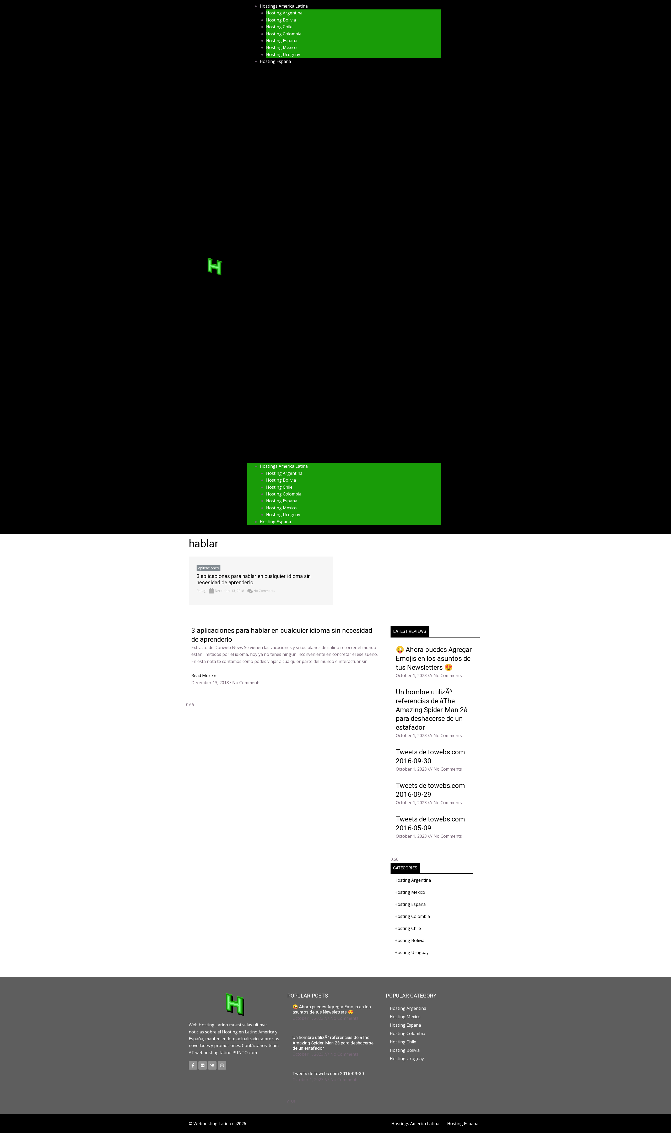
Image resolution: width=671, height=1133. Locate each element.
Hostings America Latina (284, 6)
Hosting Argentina (284, 13)
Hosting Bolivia (281, 20)
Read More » (203, 675)
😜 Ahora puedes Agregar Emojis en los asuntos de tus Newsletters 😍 (434, 658)
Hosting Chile (279, 27)
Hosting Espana (281, 40)
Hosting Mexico (281, 47)
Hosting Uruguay (283, 54)
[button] (344, 267)
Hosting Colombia (283, 34)
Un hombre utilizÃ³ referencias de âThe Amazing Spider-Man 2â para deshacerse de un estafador (432, 709)
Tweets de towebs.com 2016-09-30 (328, 1073)
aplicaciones (208, 567)
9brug (201, 591)
